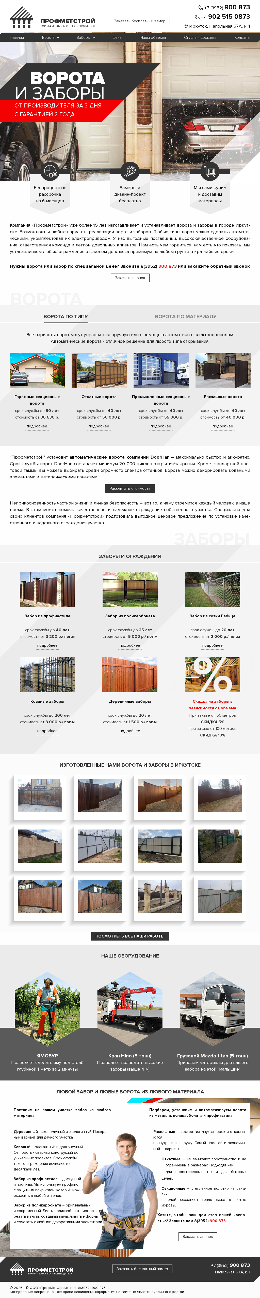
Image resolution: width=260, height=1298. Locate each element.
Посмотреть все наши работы (130, 936)
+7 (225, 17)
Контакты (242, 37)
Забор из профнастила (47, 616)
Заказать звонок (130, 277)
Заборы (83, 37)
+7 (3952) (227, 7)
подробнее (37, 426)
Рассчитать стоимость (130, 488)
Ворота (48, 37)
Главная (17, 37)
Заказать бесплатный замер (140, 21)
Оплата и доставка (200, 37)
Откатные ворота (99, 396)
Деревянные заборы (130, 701)
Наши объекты (153, 37)
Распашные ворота (223, 396)
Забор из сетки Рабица (212, 616)
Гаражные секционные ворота (37, 400)
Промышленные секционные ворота (161, 400)
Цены (117, 37)
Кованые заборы (47, 701)
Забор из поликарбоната (130, 616)
